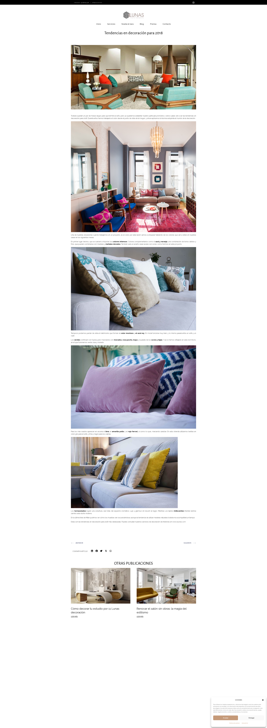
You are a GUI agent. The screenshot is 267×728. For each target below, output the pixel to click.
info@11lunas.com (97, 2)
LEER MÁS (74, 616)
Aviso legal (245, 723)
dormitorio (191, 340)
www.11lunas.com (179, 522)
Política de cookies (234, 723)
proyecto (178, 244)
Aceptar (225, 718)
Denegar (251, 718)
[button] (263, 700)
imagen (142, 118)
